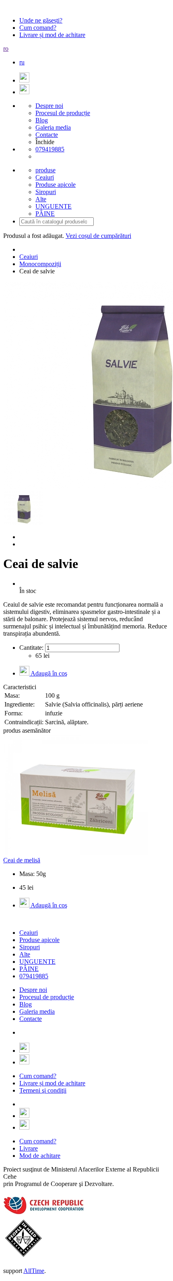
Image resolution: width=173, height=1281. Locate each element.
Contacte (46, 134)
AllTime (33, 1270)
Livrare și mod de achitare (52, 34)
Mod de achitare (39, 1155)
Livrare (28, 1148)
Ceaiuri (28, 256)
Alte (24, 954)
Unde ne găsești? (40, 20)
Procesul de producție (62, 113)
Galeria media (53, 127)
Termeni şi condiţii (42, 1090)
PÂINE (29, 968)
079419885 (49, 149)
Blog (41, 120)
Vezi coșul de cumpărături (98, 235)
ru (22, 62)
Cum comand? (37, 27)
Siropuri (29, 947)
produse (45, 170)
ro (5, 48)
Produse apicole (39, 939)
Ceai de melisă (21, 860)
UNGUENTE (37, 961)
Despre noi (49, 105)
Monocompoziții (40, 263)
